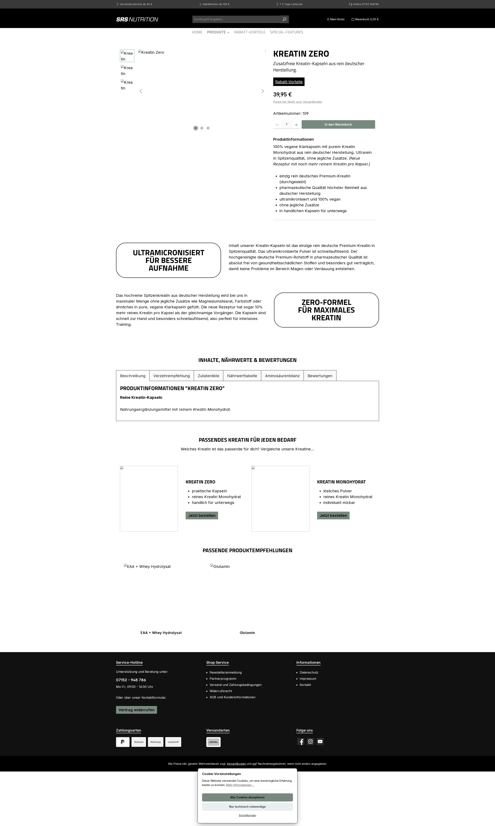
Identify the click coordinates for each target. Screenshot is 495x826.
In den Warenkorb (338, 124)
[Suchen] (284, 19)
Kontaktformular (154, 697)
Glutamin (247, 633)
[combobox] (236, 19)
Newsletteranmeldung (226, 672)
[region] (192, 91)
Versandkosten (236, 763)
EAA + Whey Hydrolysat (161, 633)
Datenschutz (309, 672)
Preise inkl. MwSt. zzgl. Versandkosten (297, 101)
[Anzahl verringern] (277, 124)
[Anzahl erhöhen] (296, 124)
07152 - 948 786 (131, 680)
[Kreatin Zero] (201, 91)
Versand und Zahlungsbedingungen (236, 685)
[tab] (132, 375)
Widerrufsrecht (221, 691)
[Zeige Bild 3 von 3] (208, 128)
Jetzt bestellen (202, 515)
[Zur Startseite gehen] (137, 19)
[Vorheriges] (141, 91)
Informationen (308, 662)
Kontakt (305, 685)
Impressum (308, 679)
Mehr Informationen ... (240, 785)
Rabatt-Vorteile (289, 81)
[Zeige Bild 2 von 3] (201, 128)
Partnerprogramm (223, 679)
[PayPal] (123, 742)
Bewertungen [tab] (320, 375)
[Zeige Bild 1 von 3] (195, 128)
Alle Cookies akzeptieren (247, 797)
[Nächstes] (262, 91)
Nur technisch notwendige (247, 806)
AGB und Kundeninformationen (232, 697)
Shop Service (217, 662)
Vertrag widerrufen (136, 710)
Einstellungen (247, 815)
